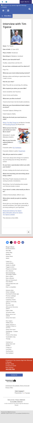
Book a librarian (10, 278)
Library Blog (9, 252)
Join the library (9, 263)
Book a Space (9, 276)
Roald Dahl (22, 151)
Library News (9, 256)
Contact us (9, 347)
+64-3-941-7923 (10, 369)
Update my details (10, 265)
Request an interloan (11, 269)
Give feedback (9, 353)
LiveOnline (8, 349)
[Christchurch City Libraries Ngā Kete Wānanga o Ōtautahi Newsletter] (22, 242)
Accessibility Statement (16, 401)
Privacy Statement (20, 399)
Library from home (10, 317)
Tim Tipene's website (9, 214)
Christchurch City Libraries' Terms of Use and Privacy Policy (17, 386)
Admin (7, 258)
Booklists (8, 254)
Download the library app (12, 294)
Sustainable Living (10, 337)
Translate (27, 393)
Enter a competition (11, 287)
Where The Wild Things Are (11, 122)
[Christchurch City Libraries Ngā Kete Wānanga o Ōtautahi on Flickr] (11, 242)
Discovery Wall (10, 305)
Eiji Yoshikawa (17, 147)
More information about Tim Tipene (13, 212)
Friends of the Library (11, 335)
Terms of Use (11, 399)
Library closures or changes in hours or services (11, 326)
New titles (8, 250)
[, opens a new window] (10, 383)
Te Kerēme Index (10, 312)
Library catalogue (10, 292)
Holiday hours (9, 322)
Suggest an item (10, 267)
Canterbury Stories (11, 299)
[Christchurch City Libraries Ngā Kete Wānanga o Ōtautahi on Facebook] (7, 242)
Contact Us (14, 375)
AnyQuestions (9, 351)
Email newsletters (10, 248)
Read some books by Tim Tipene (12, 210)
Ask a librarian (9, 271)
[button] (2, 2)
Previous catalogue (11, 296)
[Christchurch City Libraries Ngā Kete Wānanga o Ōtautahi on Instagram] (15, 242)
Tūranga (8, 338)
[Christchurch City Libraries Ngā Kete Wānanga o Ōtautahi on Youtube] (19, 242)
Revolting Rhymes (10, 124)
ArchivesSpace (10, 297)
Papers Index (9, 310)
